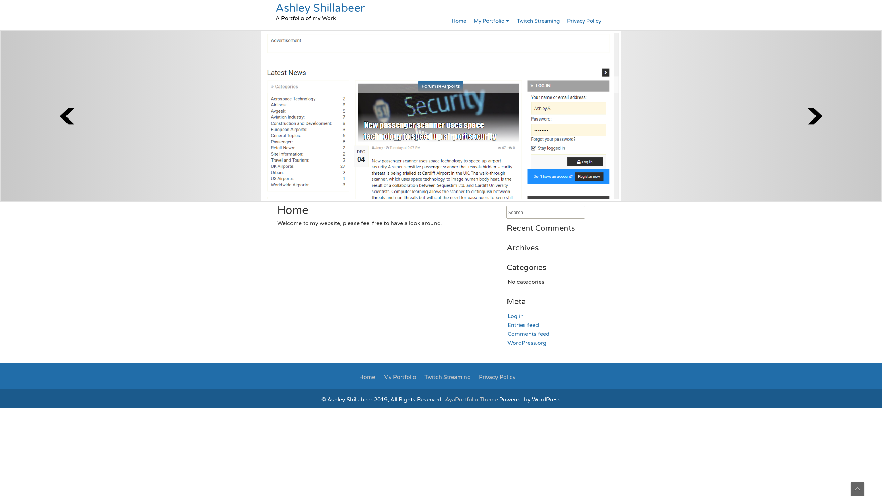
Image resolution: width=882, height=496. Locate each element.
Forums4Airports (441, 86)
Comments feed (528, 334)
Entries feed (523, 325)
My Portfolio (489, 21)
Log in (515, 316)
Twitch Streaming (538, 21)
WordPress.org (526, 343)
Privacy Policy (584, 21)
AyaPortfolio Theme (472, 399)
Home (459, 21)
